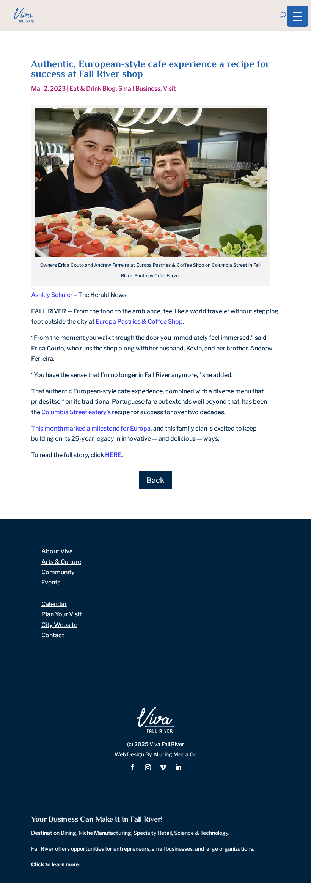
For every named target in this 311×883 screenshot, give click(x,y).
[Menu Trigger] (297, 16)
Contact (52, 635)
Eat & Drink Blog (92, 88)
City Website (59, 624)
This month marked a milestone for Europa (91, 428)
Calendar (54, 604)
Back (155, 480)
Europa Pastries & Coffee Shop (139, 321)
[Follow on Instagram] (148, 767)
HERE (113, 455)
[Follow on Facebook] (133, 767)
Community (58, 572)
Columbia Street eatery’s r (77, 412)
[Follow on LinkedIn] (178, 767)
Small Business (139, 88)
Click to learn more (55, 864)
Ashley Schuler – (54, 295)
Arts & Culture (61, 562)
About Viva (57, 551)
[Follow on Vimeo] (163, 767)
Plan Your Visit (61, 614)
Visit (169, 88)
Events (50, 582)
